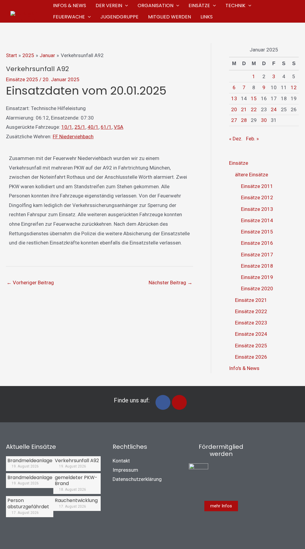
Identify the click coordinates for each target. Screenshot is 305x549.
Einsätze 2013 (257, 209)
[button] (125, 5)
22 (254, 109)
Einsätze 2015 (257, 232)
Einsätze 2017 (257, 255)
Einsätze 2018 (257, 266)
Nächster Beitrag (170, 283)
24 (274, 109)
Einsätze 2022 (251, 311)
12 (294, 87)
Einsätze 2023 (251, 323)
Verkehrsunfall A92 (77, 460)
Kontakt (121, 461)
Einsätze (238, 163)
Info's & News (244, 368)
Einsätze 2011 (257, 186)
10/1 (66, 127)
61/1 (106, 127)
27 (234, 120)
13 (234, 98)
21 (244, 109)
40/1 (93, 127)
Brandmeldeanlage (29, 460)
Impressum (125, 470)
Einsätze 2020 (257, 288)
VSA (118, 127)
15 (254, 98)
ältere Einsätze (251, 175)
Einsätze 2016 (257, 243)
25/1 (79, 127)
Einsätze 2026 (251, 357)
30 (264, 120)
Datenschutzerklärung (137, 479)
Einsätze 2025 (22, 79)
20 (234, 109)
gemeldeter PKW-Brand (76, 480)
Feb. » (252, 139)
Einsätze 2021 (251, 300)
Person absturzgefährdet (28, 503)
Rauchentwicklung (76, 500)
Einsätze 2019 (257, 277)
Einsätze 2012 (257, 197)
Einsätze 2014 (257, 220)
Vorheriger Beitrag (30, 283)
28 (244, 120)
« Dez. (235, 139)
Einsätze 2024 (251, 334)
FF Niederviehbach (73, 136)
